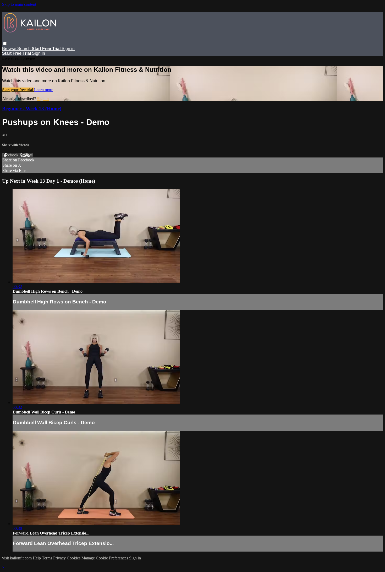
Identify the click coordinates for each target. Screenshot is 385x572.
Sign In (38, 53)
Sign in (68, 48)
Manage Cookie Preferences (105, 558)
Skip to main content (19, 4)
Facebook (10, 155)
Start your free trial (18, 90)
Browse (9, 48)
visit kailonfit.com (17, 558)
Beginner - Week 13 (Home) (31, 108)
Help (37, 558)
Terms (47, 558)
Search (24, 48)
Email (28, 155)
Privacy (60, 558)
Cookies (74, 558)
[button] (5, 43)
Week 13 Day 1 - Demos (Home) (61, 181)
